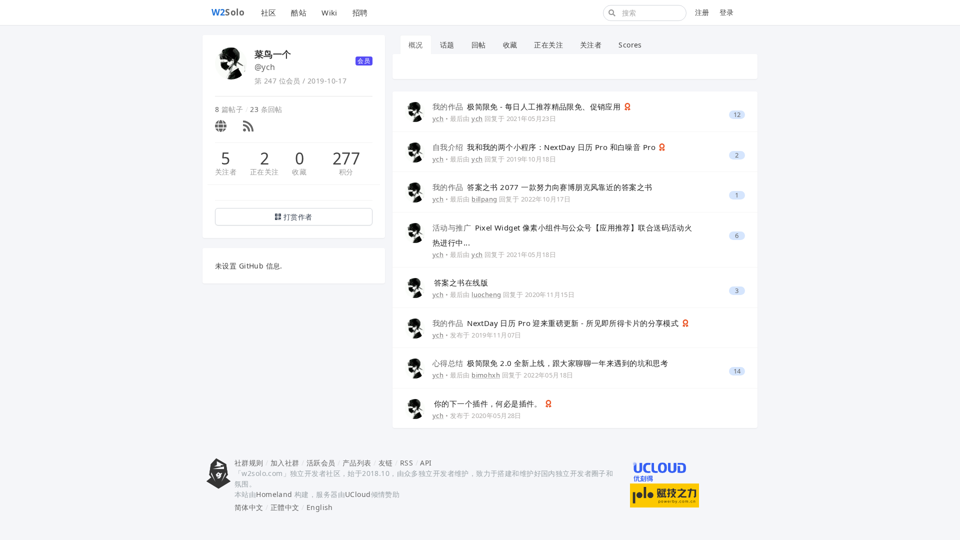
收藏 (299, 171)
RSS (406, 463)
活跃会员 (321, 463)
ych (438, 118)
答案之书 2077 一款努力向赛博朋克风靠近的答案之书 (542, 187)
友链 (385, 463)
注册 (702, 12)
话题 (447, 45)
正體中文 (285, 507)
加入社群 (285, 463)
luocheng (486, 294)
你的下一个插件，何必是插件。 (489, 403)
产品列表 (357, 463)
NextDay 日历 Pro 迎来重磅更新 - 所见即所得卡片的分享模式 (556, 323)
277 (346, 158)
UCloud (358, 494)
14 (737, 371)
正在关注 (264, 171)
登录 (727, 12)
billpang (484, 199)
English (319, 507)
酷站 (298, 13)
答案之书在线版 (461, 283)
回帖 (479, 45)
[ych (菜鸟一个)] (415, 111)
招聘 (360, 13)
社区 (268, 13)
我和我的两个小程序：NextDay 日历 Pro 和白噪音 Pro (545, 147)
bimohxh (486, 375)
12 (737, 114)
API (426, 463)
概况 (415, 45)
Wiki (330, 13)
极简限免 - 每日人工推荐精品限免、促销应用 (527, 107)
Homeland (274, 494)
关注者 (225, 171)
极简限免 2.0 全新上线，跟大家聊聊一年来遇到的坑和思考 (550, 363)
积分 (346, 171)
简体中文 (249, 507)
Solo (228, 12)
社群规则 (249, 463)
